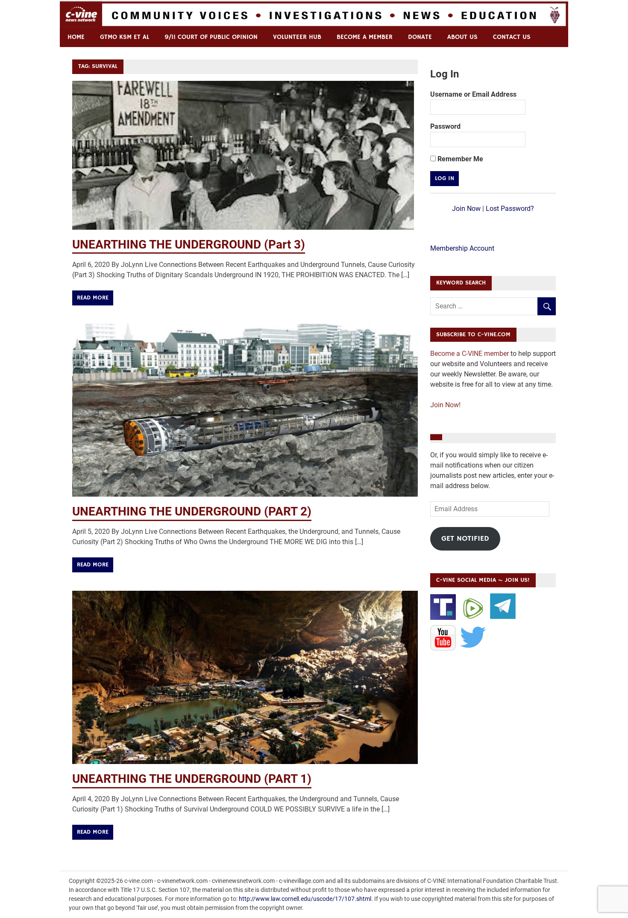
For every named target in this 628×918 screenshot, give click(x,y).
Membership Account (462, 248)
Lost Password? (510, 208)
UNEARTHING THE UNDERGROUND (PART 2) (191, 511)
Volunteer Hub (297, 37)
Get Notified (465, 538)
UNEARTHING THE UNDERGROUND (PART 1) (191, 779)
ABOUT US (462, 37)
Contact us (512, 37)
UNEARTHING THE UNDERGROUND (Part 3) (188, 244)
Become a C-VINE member (469, 353)
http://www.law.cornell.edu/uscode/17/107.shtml (305, 898)
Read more (93, 298)
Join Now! (445, 405)
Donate (420, 37)
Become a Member (365, 37)
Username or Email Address (473, 94)
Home (76, 37)
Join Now (466, 208)
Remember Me (459, 159)
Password (445, 126)
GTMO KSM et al (124, 37)
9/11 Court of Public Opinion (211, 37)
